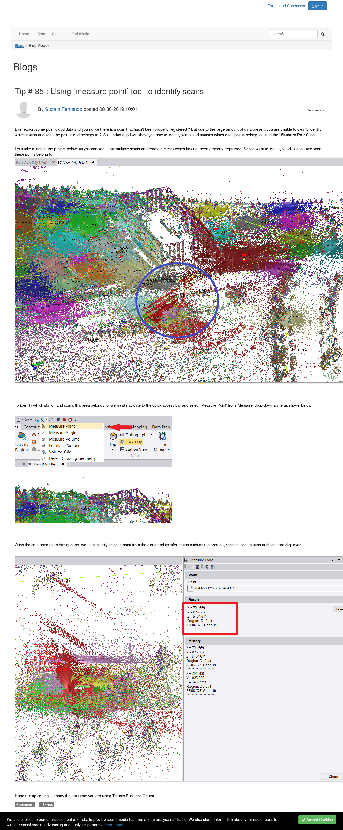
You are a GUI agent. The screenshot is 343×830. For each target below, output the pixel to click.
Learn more (115, 824)
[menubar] (287, 4)
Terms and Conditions (286, 5)
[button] (50, 33)
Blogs (19, 45)
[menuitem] (287, 4)
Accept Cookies (319, 819)
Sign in (317, 6)
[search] (322, 33)
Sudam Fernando (63, 108)
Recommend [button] (316, 110)
